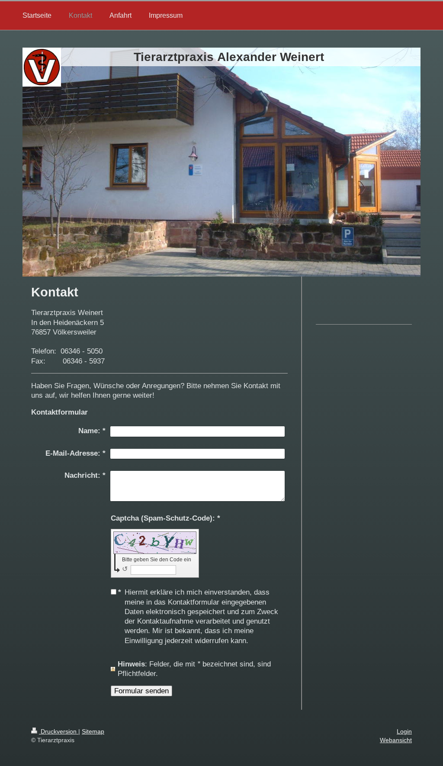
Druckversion (58, 731)
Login (404, 731)
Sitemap (93, 731)
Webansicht (396, 740)
